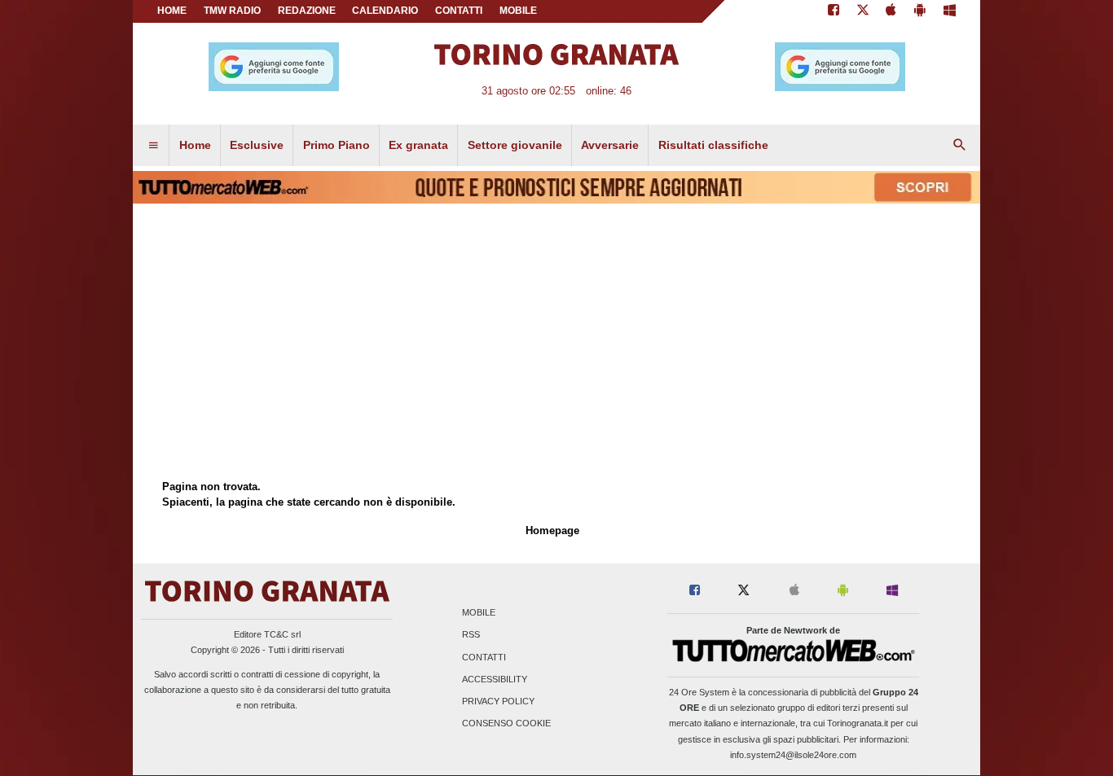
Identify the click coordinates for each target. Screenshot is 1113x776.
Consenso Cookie (506, 724)
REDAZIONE (307, 10)
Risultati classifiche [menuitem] (713, 144)
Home (172, 10)
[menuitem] (153, 146)
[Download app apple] (892, 11)
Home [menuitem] (195, 144)
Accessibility (494, 679)
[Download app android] (919, 11)
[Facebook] (833, 11)
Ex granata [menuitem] (418, 144)
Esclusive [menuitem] (257, 144)
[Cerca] (960, 146)
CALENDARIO (385, 10)
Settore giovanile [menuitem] (515, 144)
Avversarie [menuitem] (610, 144)
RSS (471, 635)
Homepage (552, 530)
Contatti (484, 657)
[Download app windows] (950, 11)
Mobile (478, 613)
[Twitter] (862, 11)
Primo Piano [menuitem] (336, 144)
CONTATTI (458, 10)
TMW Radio (232, 10)
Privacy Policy (498, 701)
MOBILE (518, 10)
